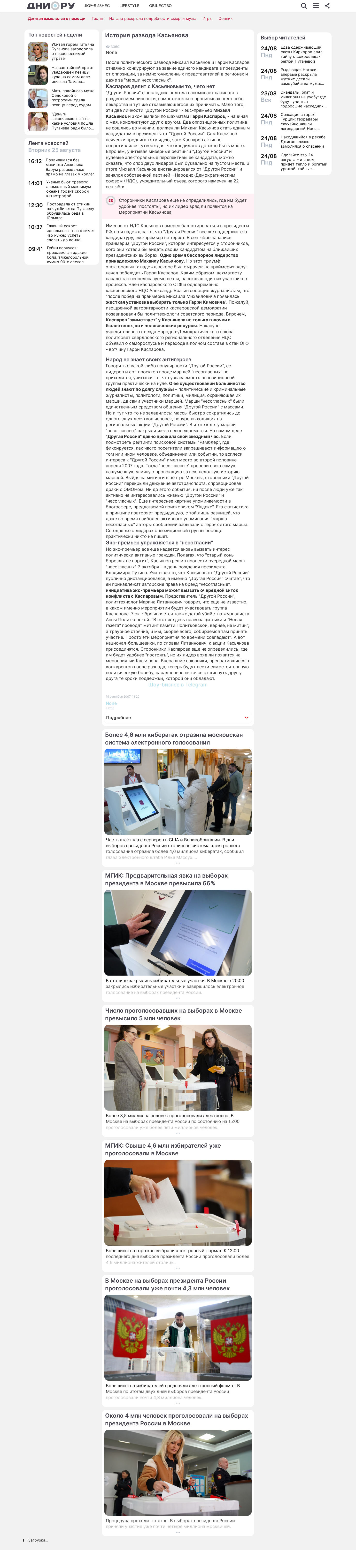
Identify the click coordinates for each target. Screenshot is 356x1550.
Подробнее (118, 717)
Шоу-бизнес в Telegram (178, 685)
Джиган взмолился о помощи (56, 18)
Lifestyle (129, 5)
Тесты (97, 18)
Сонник (225, 18)
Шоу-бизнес (97, 5)
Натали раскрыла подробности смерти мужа (152, 18)
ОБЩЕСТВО (160, 5)
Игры (207, 18)
